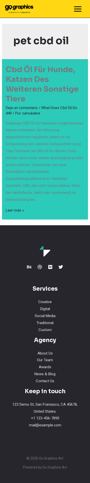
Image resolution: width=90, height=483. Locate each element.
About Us (45, 353)
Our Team (45, 360)
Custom (45, 330)
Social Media (45, 316)
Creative (45, 302)
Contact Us (45, 381)
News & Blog (45, 374)
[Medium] (50, 267)
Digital (45, 309)
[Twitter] (60, 267)
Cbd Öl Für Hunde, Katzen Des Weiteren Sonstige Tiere (42, 84)
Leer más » (15, 210)
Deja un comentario (22, 108)
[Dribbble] (40, 267)
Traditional (45, 323)
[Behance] (29, 267)
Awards (45, 367)
